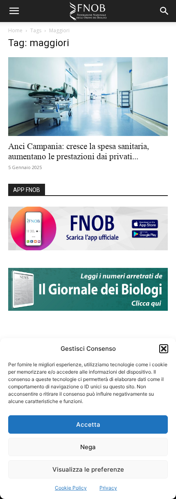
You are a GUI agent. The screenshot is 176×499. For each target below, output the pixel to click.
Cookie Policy (71, 488)
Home (15, 30)
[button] (164, 349)
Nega (88, 447)
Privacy (108, 488)
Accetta (88, 424)
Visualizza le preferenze (88, 469)
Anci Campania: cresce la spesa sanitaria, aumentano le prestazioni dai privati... (78, 151)
